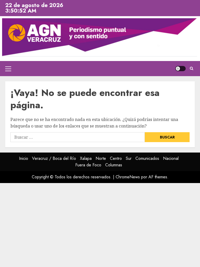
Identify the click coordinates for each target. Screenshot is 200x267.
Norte (101, 158)
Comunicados (147, 158)
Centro (116, 158)
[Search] (191, 68)
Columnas (113, 165)
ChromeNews (128, 177)
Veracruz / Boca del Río (54, 158)
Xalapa (86, 158)
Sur (129, 158)
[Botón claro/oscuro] (180, 68)
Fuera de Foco (88, 165)
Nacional (171, 158)
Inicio (23, 158)
